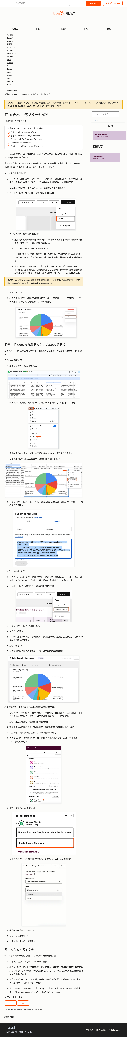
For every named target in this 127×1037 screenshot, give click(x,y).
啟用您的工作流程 (25, 941)
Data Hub (15, 143)
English (9, 84)
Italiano (10, 57)
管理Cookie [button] (114, 1030)
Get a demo (93, 3)
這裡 (47, 106)
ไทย (8, 78)
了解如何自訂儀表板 (54, 651)
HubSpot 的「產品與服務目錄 (17, 167)
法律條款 (89, 1030)
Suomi (9, 66)
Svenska (10, 63)
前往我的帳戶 (11, 90)
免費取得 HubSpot (113, 3)
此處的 (40, 283)
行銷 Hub (15, 132)
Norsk (9, 72)
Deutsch (10, 41)
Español (10, 38)
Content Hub (16, 146)
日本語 (9, 44)
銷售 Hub (15, 136)
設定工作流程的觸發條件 (20, 727)
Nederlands (11, 53)
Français (10, 50)
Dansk (9, 69)
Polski (9, 60)
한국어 (9, 75)
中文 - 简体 (11, 81)
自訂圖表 (66, 453)
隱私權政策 (101, 1030)
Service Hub (16, 139)
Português (11, 47)
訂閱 (23, 128)
